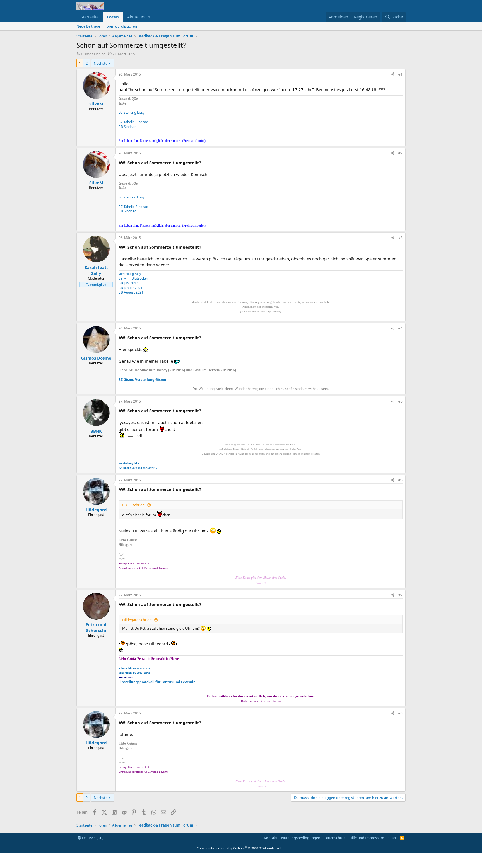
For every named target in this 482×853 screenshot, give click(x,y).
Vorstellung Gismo (150, 379)
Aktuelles (136, 17)
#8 (400, 713)
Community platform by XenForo (241, 848)
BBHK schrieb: (133, 504)
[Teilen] (392, 74)
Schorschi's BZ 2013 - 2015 (134, 668)
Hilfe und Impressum (366, 837)
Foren (113, 17)
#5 (400, 401)
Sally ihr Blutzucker (133, 278)
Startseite (89, 17)
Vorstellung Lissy (131, 112)
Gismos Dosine (93, 53)
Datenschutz (334, 837)
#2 (400, 153)
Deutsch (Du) (92, 837)
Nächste (100, 63)
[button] (149, 17)
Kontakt (270, 837)
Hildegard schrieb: (137, 619)
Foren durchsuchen (121, 26)
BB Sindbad (127, 126)
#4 (400, 328)
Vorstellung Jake (129, 463)
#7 (400, 595)
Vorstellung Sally (130, 274)
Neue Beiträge (88, 26)
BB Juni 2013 (128, 283)
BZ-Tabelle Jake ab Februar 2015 (138, 468)
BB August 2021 (131, 292)
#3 (400, 237)
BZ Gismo (126, 379)
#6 (400, 480)
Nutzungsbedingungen (300, 837)
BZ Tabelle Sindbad (133, 122)
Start (392, 837)
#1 (400, 74)
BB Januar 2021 (131, 287)
